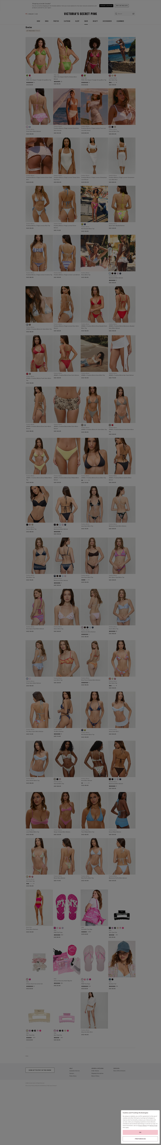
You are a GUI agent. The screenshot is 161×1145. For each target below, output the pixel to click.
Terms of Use (153, 1125)
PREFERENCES (140, 1139)
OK (140, 1132)
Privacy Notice (142, 1125)
